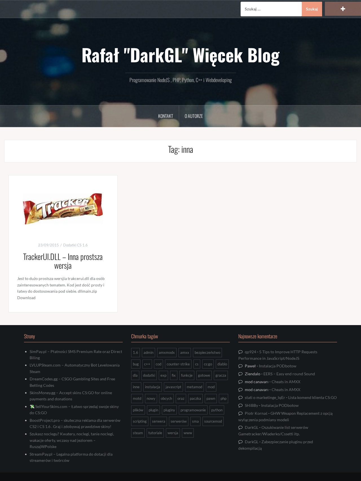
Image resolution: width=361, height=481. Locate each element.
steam (138, 433)
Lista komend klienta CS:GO (312, 397)
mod (211, 387)
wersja (173, 433)
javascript (173, 387)
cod (158, 364)
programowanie (193, 410)
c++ (147, 364)
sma (195, 421)
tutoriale (155, 433)
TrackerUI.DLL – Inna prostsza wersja (63, 261)
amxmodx (167, 352)
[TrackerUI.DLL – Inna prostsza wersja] (63, 208)
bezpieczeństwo (207, 352)
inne (136, 387)
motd (137, 398)
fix (174, 375)
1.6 (135, 352)
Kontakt (165, 115)
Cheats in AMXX (286, 381)
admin (148, 352)
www (188, 433)
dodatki (149, 375)
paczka (195, 398)
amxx (184, 352)
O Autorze (194, 115)
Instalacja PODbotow (277, 365)
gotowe (204, 375)
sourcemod (213, 421)
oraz (180, 398)
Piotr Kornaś (256, 413)
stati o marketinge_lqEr (265, 397)
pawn (210, 398)
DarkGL (251, 427)
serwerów (179, 421)
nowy (151, 398)
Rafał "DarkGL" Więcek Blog (180, 54)
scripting (140, 421)
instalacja (152, 387)
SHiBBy (251, 405)
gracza (220, 375)
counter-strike (178, 364)
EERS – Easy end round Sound (289, 373)
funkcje (187, 375)
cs (197, 364)
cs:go (208, 364)
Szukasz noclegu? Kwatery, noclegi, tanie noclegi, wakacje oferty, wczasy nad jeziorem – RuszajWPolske (72, 440)
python (217, 410)
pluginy (169, 410)
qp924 (250, 351)
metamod (194, 387)
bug (136, 364)
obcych (166, 398)
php (223, 398)
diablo (222, 364)
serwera (158, 421)
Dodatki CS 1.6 (75, 245)
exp (163, 375)
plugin (153, 410)
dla (135, 375)
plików (138, 410)
